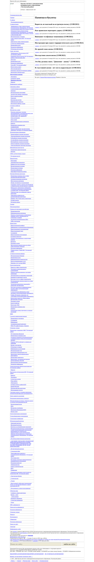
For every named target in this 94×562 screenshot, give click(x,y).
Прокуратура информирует (17, 507)
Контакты (13, 241)
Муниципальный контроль (17, 421)
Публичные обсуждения (17, 49)
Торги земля (14, 119)
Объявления (14, 470)
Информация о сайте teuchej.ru (17, 536)
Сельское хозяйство (15, 105)
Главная (12, 17)
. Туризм (12, 481)
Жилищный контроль (16, 425)
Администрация (14, 24)
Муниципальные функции (17, 255)
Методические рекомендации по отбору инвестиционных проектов (21, 246)
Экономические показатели (18, 162)
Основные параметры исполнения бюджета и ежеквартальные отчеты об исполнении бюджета (22, 339)
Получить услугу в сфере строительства (21, 279)
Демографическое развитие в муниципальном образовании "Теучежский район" (22, 455)
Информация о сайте (15, 529)
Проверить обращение (16, 498)
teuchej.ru (15, 531)
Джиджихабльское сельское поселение (20, 136)
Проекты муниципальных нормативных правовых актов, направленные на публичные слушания (21, 216)
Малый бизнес (14, 158)
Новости (13, 82)
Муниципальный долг (16, 350)
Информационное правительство (19, 259)
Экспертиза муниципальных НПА (19, 219)
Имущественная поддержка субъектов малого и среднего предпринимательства (21, 401)
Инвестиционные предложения (19, 234)
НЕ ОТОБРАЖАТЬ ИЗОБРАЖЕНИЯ (54, 554)
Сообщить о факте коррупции (18, 493)
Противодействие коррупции (17, 173)
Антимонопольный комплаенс (18, 324)
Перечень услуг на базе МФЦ (18, 263)
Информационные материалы (18, 213)
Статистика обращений (17, 500)
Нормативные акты (16, 45)
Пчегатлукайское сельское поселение (20, 143)
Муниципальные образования (17, 132)
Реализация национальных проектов (19, 398)
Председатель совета (16, 67)
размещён (35, 540)
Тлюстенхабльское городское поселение (21, 145)
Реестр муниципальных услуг (18, 261)
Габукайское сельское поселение (19, 138)
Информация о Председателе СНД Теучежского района (19, 54)
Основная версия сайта (16, 15)
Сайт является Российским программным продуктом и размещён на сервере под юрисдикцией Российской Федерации (40, 539)
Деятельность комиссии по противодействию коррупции (18, 196)
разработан (15, 540)
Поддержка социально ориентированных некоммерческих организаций (21, 460)
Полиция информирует (16, 509)
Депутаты (13, 59)
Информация (14, 322)
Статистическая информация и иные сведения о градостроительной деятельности (22, 292)
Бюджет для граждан (16, 345)
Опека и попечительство (17, 466)
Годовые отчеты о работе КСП (18, 384)
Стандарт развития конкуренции (18, 316)
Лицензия (12, 526)
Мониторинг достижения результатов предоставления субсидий (20, 360)
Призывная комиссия (16, 462)
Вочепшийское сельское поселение (19, 141)
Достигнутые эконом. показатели (19, 94)
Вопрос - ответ (14, 494)
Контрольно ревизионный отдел (19, 352)
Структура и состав (16, 379)
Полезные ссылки (15, 243)
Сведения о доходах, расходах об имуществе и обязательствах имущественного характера (22, 185)
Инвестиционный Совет (17, 231)
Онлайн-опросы (15, 200)
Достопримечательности (17, 22)
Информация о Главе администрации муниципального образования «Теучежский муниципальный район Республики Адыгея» (22, 28)
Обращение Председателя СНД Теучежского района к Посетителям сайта (22, 57)
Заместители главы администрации (20, 41)
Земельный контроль (16, 423)
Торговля (13, 90)
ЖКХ (11, 314)
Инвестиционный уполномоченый (19, 229)
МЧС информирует (15, 504)
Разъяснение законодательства (18, 149)
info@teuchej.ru (24, 533)
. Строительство (14, 478)
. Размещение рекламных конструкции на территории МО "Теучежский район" (20, 473)
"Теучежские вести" (15, 156)
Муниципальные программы (18, 92)
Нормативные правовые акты (18, 335)
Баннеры (13, 151)
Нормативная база (15, 211)
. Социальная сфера (15, 451)
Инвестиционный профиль (17, 225)
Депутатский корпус (16, 68)
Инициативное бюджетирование (19, 362)
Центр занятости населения (17, 396)
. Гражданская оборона (16, 476)
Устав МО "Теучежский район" (19, 65)
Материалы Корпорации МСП (18, 409)
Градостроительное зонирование (18, 413)
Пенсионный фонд (15, 206)
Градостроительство (15, 265)
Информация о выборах (16, 84)
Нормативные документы (17, 318)
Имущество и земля (15, 110)
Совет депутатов (14, 51)
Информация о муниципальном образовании (22, 227)
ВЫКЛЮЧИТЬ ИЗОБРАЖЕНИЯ (18, 554)
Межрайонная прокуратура (17, 147)
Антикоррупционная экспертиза (19, 179)
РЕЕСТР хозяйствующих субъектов (20, 325)
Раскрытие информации (17, 47)
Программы (14, 160)
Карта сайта (35, 560)
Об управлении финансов (17, 333)
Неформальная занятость (17, 101)
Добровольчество (15, 464)
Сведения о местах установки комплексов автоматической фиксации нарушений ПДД (21, 393)
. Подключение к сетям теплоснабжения (20, 488)
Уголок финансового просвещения (19, 416)
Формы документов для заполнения (20, 182)
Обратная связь (14, 490)
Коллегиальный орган (16, 404)
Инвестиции (13, 223)
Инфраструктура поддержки (18, 164)
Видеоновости (14, 517)
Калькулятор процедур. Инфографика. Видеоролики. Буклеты (20, 299)
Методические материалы (17, 181)
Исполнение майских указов (18, 103)
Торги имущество (15, 117)
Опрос (12, 502)
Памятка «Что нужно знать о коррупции (21, 198)
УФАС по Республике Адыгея (17, 153)
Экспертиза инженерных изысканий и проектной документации (20, 285)
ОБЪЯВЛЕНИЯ (15, 127)
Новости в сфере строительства (19, 267)
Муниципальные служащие (18, 36)
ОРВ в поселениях (15, 221)
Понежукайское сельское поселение (20, 134)
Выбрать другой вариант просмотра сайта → (21, 556)
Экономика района (15, 86)
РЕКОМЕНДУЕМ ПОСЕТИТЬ (19, 171)
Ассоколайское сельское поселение (19, 140)
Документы (14, 76)
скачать (37, 27)
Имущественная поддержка (18, 166)
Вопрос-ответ (14, 411)
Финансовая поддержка (17, 168)
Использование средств (17, 390)
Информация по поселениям (18, 348)
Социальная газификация (16, 418)
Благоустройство (15, 303)
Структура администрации (17, 43)
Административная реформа (17, 253)
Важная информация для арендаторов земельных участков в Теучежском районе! (21, 129)
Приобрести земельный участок (19, 277)
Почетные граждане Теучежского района (21, 70)
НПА (12, 107)
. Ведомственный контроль (17, 448)
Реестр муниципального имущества (20, 121)
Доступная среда (15, 457)
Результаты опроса (15, 202)
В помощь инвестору (16, 236)
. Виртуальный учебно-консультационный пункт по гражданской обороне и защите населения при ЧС (21, 485)
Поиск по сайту (14, 524)
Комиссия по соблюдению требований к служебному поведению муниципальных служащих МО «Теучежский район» (21, 189)
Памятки (13, 308)
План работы (14, 381)
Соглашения (14, 233)
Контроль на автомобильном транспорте (21, 426)
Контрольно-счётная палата (18, 72)
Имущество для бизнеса (17, 408)
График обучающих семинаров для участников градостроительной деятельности (22, 295)
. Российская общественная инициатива (20, 438)
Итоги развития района (17, 96)
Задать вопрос (15, 496)
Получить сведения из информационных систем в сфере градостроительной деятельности (21, 289)
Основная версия (43, 560)
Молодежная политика (50, 77)
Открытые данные (15, 78)
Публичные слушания (16, 347)
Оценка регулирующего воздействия (19, 209)
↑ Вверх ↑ (12, 560)
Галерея (12, 204)
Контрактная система (16, 99)
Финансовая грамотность (17, 357)
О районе (12, 20)
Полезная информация (16, 169)
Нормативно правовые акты (18, 125)
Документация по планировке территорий (21, 275)
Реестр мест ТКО (15, 305)
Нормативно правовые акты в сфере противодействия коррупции (20, 176)
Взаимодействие (15, 386)
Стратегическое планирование (18, 88)
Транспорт (13, 98)
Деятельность (14, 382)
